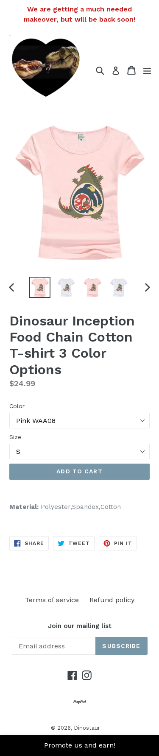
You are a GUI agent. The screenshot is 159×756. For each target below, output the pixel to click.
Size (15, 437)
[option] (40, 287)
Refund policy (111, 600)
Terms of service (52, 600)
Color (17, 406)
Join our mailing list (80, 626)
